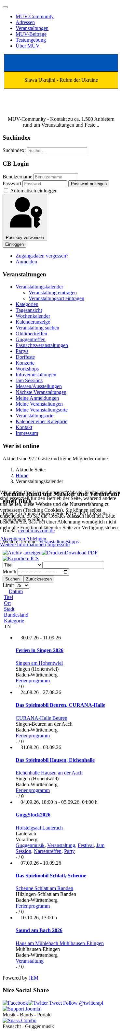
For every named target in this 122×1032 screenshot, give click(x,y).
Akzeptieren (12, 538)
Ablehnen (36, 538)
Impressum (58, 544)
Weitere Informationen (23, 544)
